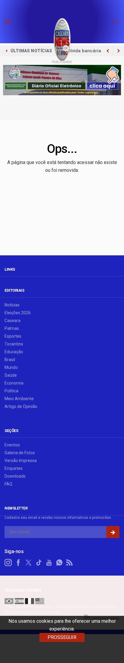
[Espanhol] (19, 601)
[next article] (107, 50)
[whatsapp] (59, 562)
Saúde (11, 375)
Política (11, 390)
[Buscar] (116, 22)
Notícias (12, 305)
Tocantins (14, 344)
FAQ (8, 484)
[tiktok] (38, 562)
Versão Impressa (21, 460)
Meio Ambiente (19, 398)
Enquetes (14, 468)
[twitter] (28, 562)
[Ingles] (39, 601)
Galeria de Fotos (20, 452)
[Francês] (29, 601)
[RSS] (69, 562)
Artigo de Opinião (21, 406)
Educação (14, 351)
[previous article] (118, 50)
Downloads (15, 476)
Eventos (12, 445)
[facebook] (18, 562)
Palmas (12, 328)
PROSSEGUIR (62, 637)
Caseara (12, 320)
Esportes (13, 336)
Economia (14, 383)
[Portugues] (9, 601)
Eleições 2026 (18, 312)
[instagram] (8, 562)
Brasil (10, 359)
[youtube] (49, 562)
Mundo (11, 367)
